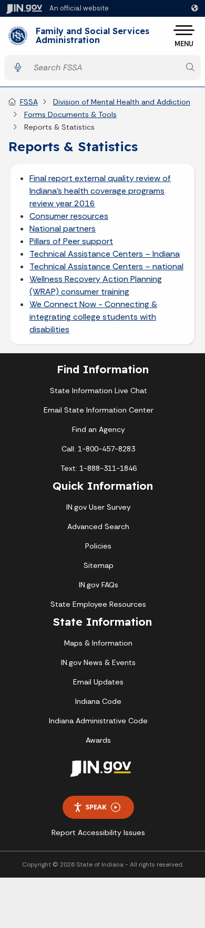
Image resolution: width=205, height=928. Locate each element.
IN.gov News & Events (98, 662)
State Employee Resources (98, 604)
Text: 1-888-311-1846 (98, 468)
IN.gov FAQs (98, 584)
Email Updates (98, 682)
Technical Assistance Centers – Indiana (104, 253)
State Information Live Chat (98, 390)
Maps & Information (98, 643)
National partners (62, 228)
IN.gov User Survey (98, 507)
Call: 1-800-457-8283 (98, 449)
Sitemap (99, 565)
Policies (98, 546)
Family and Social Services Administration (92, 36)
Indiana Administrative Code (98, 720)
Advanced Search (98, 526)
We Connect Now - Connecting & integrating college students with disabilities (93, 317)
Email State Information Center (98, 410)
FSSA (29, 102)
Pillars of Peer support (71, 241)
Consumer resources (68, 216)
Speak (96, 806)
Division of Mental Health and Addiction (121, 102)
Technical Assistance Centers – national (106, 266)
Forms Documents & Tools (70, 114)
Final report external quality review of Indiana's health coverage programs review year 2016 (100, 191)
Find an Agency (98, 429)
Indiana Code (98, 701)
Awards (98, 740)
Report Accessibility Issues (98, 832)
